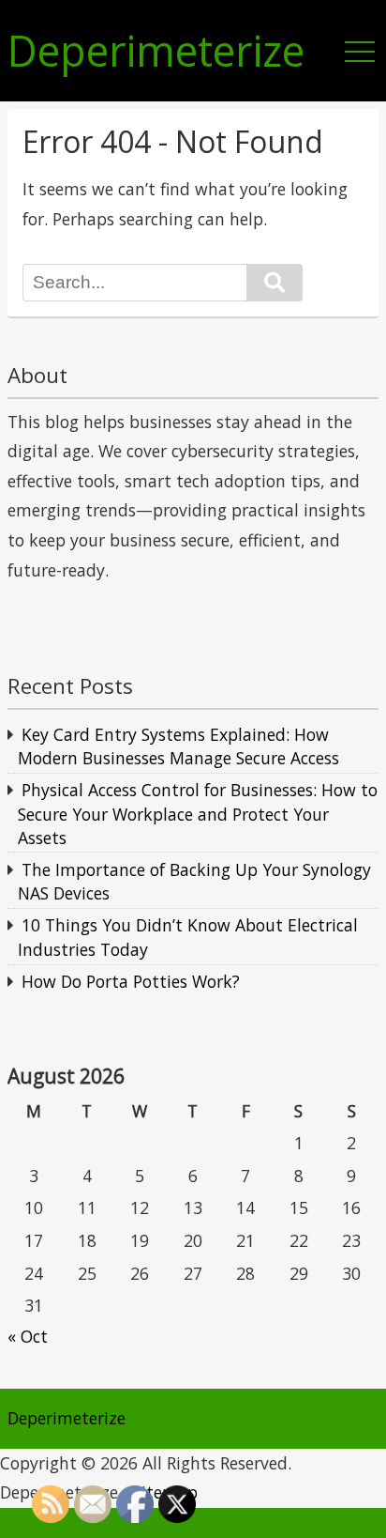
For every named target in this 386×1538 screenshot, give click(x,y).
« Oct (27, 1336)
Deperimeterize (155, 51)
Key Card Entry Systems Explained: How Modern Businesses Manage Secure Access (178, 746)
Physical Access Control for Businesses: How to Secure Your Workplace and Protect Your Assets (198, 813)
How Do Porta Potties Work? (131, 981)
